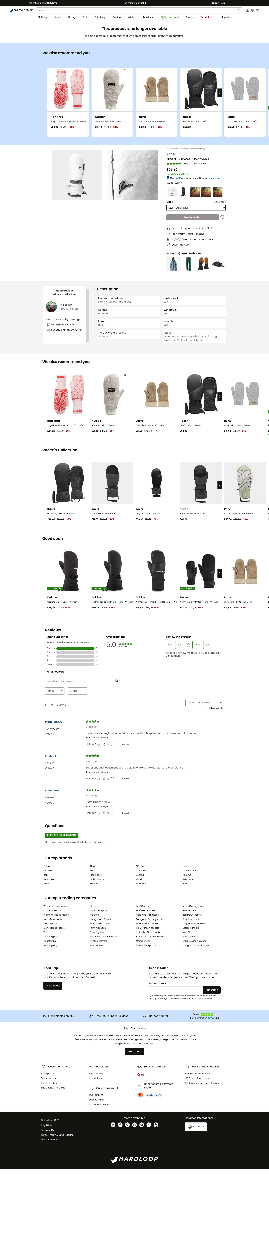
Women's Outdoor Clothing (193, 149)
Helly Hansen (97, 879)
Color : (174, 183)
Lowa (46, 884)
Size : (169, 202)
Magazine (226, 17)
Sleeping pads (51, 937)
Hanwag (186, 875)
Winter (131, 17)
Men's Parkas (50, 924)
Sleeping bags (51, 945)
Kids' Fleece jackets (146, 910)
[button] (77, 175)
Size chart (220, 202)
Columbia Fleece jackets (149, 932)
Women (174, 149)
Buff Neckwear (190, 937)
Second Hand (171, 17)
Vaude (139, 879)
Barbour (94, 884)
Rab (45, 875)
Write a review (200, 164)
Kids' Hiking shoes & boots (103, 937)
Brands (189, 17)
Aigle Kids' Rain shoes (147, 915)
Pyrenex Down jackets (148, 924)
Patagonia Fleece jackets (149, 919)
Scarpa (140, 875)
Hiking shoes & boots (101, 919)
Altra (92, 866)
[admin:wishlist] (222, 217)
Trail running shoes (100, 924)
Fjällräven (141, 866)
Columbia (141, 871)
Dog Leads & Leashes (193, 924)
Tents (46, 932)
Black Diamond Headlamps (150, 937)
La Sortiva (48, 879)
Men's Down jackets (53, 919)
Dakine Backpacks (146, 945)
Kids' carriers (96, 945)
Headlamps (49, 941)
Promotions (207, 17)
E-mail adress (158, 983)
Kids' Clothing (143, 906)
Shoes (57, 17)
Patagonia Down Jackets (195, 945)
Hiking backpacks (99, 910)
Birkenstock (188, 879)
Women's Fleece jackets (56, 915)
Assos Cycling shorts (193, 906)
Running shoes (98, 928)
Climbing (100, 17)
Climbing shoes (98, 932)
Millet (92, 871)
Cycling (116, 17)
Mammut (141, 884)
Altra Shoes (188, 932)
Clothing (42, 17)
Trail (85, 17)
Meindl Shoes (143, 941)
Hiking (71, 17)
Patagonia (48, 866)
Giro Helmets (189, 910)
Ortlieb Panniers (190, 928)
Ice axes (94, 915)
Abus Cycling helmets (194, 941)
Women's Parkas (52, 910)
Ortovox (47, 871)
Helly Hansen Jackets (147, 928)
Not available (192, 217)
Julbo (185, 866)
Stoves (93, 906)
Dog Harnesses (190, 919)
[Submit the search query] (238, 11)
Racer (171, 154)
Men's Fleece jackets (54, 928)
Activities (148, 17)
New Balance (189, 871)
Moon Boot (95, 875)
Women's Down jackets (55, 906)
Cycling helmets (98, 941)
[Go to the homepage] (168, 149)
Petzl (184, 884)
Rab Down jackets (192, 915)
